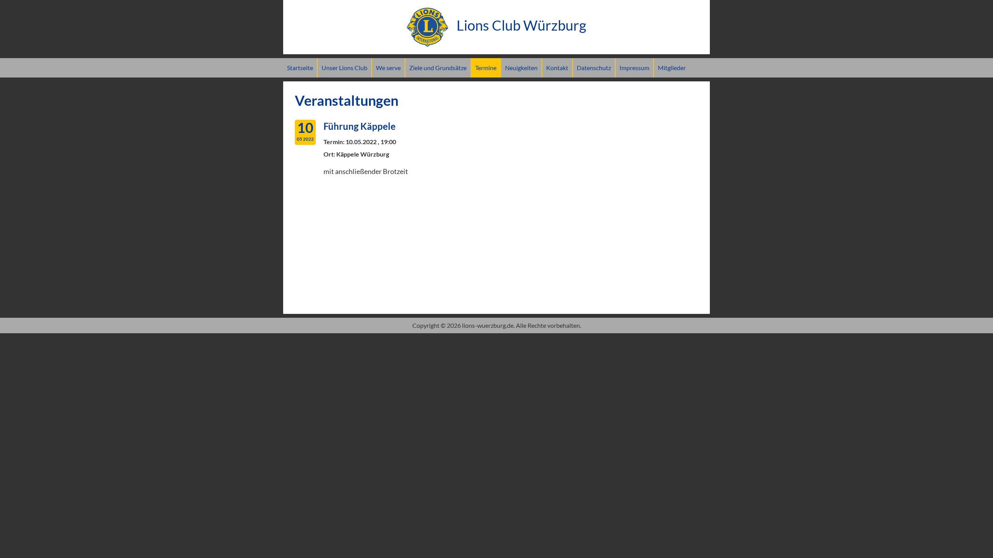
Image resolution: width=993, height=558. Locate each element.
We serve (388, 67)
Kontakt (557, 67)
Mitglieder (672, 67)
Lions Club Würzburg (520, 25)
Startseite (300, 67)
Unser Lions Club (344, 67)
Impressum (634, 67)
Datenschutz (594, 67)
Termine (485, 67)
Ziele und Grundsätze (438, 67)
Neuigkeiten (521, 67)
